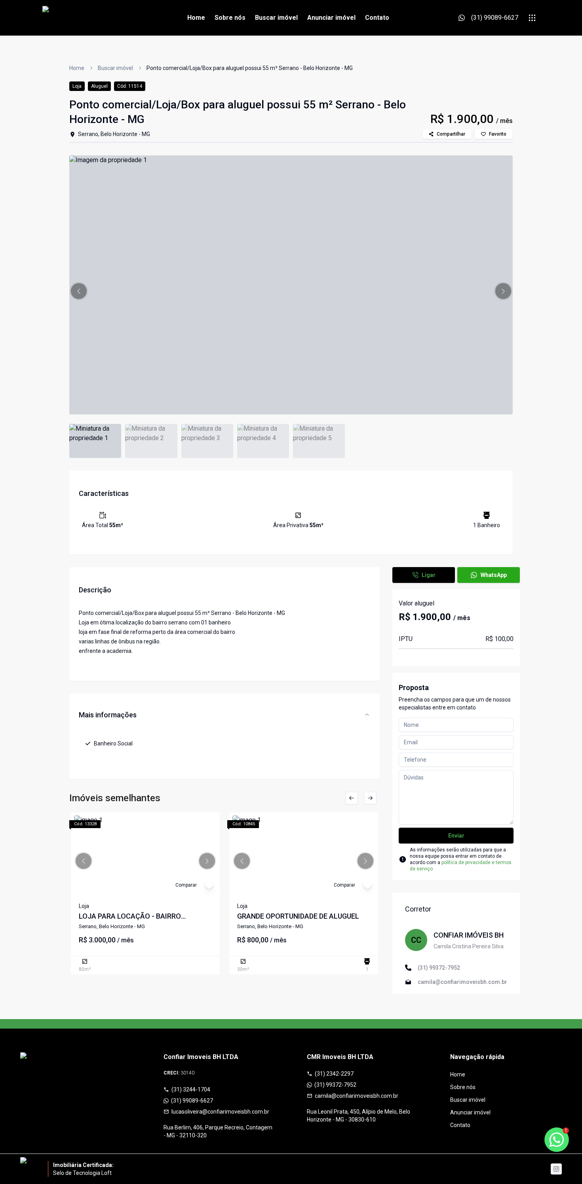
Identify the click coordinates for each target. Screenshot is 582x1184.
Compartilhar (451, 134)
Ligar (429, 575)
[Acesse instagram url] (556, 1169)
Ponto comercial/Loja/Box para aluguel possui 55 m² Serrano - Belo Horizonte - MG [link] (249, 68)
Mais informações (108, 715)
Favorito (497, 134)
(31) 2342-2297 (334, 1074)
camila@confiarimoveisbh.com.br (356, 1096)
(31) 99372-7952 (335, 1085)
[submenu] (532, 18)
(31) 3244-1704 (190, 1089)
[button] (79, 291)
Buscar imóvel (276, 17)
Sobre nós (230, 17)
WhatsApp (494, 575)
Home (196, 17)
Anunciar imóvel (331, 17)
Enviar (456, 835)
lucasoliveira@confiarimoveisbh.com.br (220, 1111)
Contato (377, 17)
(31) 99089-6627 (192, 1100)
